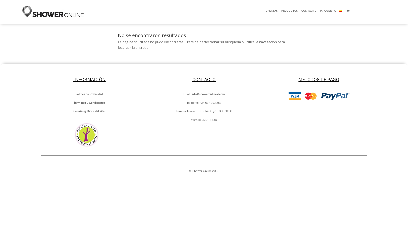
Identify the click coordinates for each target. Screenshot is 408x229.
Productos (289, 11)
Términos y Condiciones (89, 102)
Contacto (309, 11)
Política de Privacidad (89, 94)
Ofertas (272, 11)
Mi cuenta (328, 11)
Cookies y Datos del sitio (89, 111)
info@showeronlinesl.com (208, 94)
